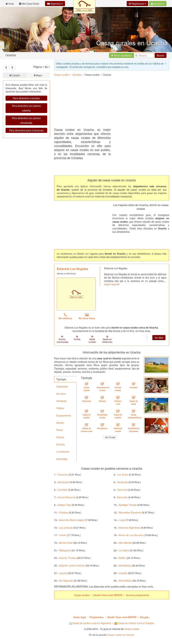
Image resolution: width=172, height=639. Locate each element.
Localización (62, 451)
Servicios (61, 393)
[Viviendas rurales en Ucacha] (118, 424)
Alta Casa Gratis (30, 3)
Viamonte (122, 489)
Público (60, 408)
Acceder (158, 3)
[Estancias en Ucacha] (86, 397)
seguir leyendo (112, 284)
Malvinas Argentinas (129, 527)
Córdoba (76, 74)
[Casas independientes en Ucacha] (133, 411)
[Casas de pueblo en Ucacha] (86, 411)
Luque (122, 520)
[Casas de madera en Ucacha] (118, 411)
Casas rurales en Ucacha (121, 634)
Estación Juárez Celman (72, 565)
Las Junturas (66, 527)
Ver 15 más (110, 437)
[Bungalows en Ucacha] (102, 424)
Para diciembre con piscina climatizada (26, 120)
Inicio (11, 3)
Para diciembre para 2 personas (26, 130)
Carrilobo (62, 489)
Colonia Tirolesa (67, 558)
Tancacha (63, 474)
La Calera (124, 550)
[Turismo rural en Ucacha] (118, 397)
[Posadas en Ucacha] (133, 383)
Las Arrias (122, 474)
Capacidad (62, 386)
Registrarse (138, 3)
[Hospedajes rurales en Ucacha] (102, 411)
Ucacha (11, 55)
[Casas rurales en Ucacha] (86, 383)
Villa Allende (125, 542)
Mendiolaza (125, 565)
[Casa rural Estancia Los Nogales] (76, 293)
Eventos (60, 444)
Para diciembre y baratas (26, 98)
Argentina (55, 3)
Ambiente (61, 401)
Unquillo (123, 573)
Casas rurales (61, 74)
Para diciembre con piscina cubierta (26, 108)
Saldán (122, 558)
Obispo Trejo (64, 504)
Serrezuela (63, 482)
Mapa (38, 75)
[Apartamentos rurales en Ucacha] (102, 383)
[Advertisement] (113, 103)
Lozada (63, 573)
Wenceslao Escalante (130, 512)
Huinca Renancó (66, 497)
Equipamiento (63, 415)
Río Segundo (66, 580)
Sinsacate (122, 482)
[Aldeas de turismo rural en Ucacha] (86, 424)
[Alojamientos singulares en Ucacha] (133, 424)
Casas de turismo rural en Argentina (91, 623)
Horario (60, 437)
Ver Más (159, 337)
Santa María (125, 580)
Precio (59, 430)
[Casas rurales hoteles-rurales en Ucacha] (118, 383)
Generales (61, 459)
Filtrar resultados (122, 55)
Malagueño (65, 550)
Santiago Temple (128, 504)
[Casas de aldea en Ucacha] (133, 397)
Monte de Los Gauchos (131, 535)
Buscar (160, 55)
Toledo (62, 535)
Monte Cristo (66, 542)
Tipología (61, 379)
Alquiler (60, 422)
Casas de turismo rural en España (135, 623)
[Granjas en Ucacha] (102, 397)
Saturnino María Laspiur (72, 520)
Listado (15, 75)
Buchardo (122, 497)
